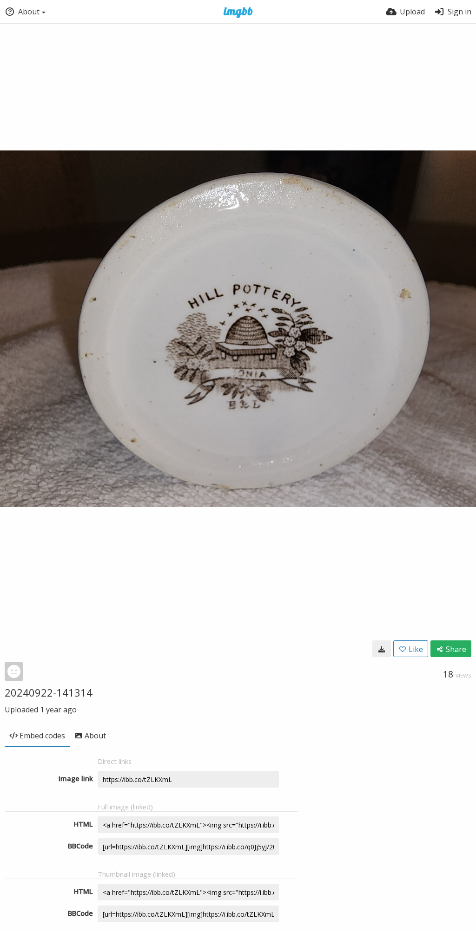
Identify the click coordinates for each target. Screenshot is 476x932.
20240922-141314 (49, 692)
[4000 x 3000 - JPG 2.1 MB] (381, 648)
